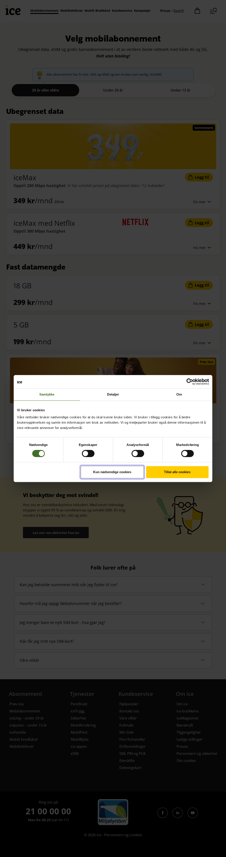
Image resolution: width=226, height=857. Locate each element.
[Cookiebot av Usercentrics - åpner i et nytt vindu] (189, 381)
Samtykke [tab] (47, 394)
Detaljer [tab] (113, 394)
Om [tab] (179, 394)
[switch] (88, 453)
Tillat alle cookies (177, 472)
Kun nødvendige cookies (112, 472)
